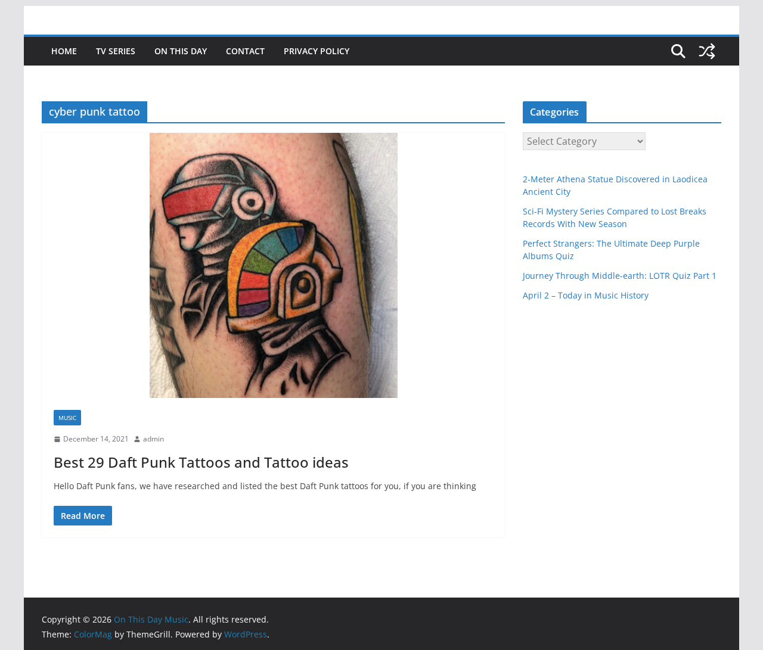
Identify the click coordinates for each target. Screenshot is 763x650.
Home (64, 51)
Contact (245, 51)
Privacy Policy (316, 51)
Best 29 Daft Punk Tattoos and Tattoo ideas (201, 462)
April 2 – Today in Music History (586, 295)
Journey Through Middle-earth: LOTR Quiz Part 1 (620, 275)
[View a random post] (707, 51)
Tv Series (115, 51)
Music (67, 417)
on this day (180, 51)
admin (153, 439)
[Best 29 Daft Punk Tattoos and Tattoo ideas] (273, 265)
